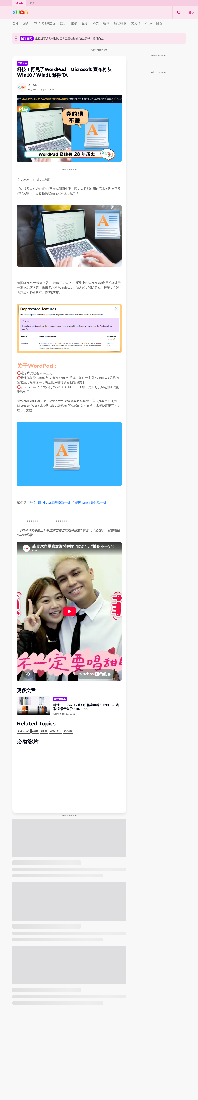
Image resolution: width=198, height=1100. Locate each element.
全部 (15, 23)
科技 (95, 23)
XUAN (19, 3)
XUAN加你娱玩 (44, 23)
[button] (16, 36)
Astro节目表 (153, 23)
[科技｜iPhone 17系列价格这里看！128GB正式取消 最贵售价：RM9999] (33, 705)
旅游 (74, 23)
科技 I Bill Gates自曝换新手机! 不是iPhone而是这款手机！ (69, 502)
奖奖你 (135, 23)
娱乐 (63, 23)
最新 (26, 23)
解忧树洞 (120, 23)
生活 (85, 23)
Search (179, 12)
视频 (106, 23)
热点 (32, 3)
